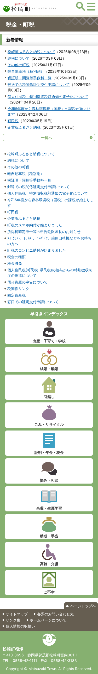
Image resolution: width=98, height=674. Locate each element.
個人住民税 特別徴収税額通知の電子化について (48, 96)
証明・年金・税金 (49, 452)
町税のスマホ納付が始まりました (34, 225)
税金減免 (14, 263)
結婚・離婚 (49, 368)
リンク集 (13, 620)
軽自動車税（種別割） (26, 71)
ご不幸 (49, 592)
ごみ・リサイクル (49, 424)
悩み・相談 (49, 480)
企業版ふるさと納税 (24, 127)
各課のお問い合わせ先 (55, 614)
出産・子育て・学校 (49, 341)
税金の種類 (16, 257)
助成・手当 (49, 536)
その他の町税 (19, 65)
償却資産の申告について (27, 282)
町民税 (13, 120)
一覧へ (46, 137)
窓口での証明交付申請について (33, 301)
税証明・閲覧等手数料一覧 (29, 78)
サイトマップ (17, 614)
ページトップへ (83, 606)
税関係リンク (18, 288)
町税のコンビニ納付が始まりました (36, 250)
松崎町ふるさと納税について (31, 51)
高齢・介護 (49, 564)
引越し (49, 396)
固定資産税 (16, 295)
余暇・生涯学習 (49, 508)
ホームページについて (48, 620)
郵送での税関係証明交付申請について (39, 84)
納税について (19, 58)
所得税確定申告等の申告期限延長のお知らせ (43, 231)
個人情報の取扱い (20, 626)
